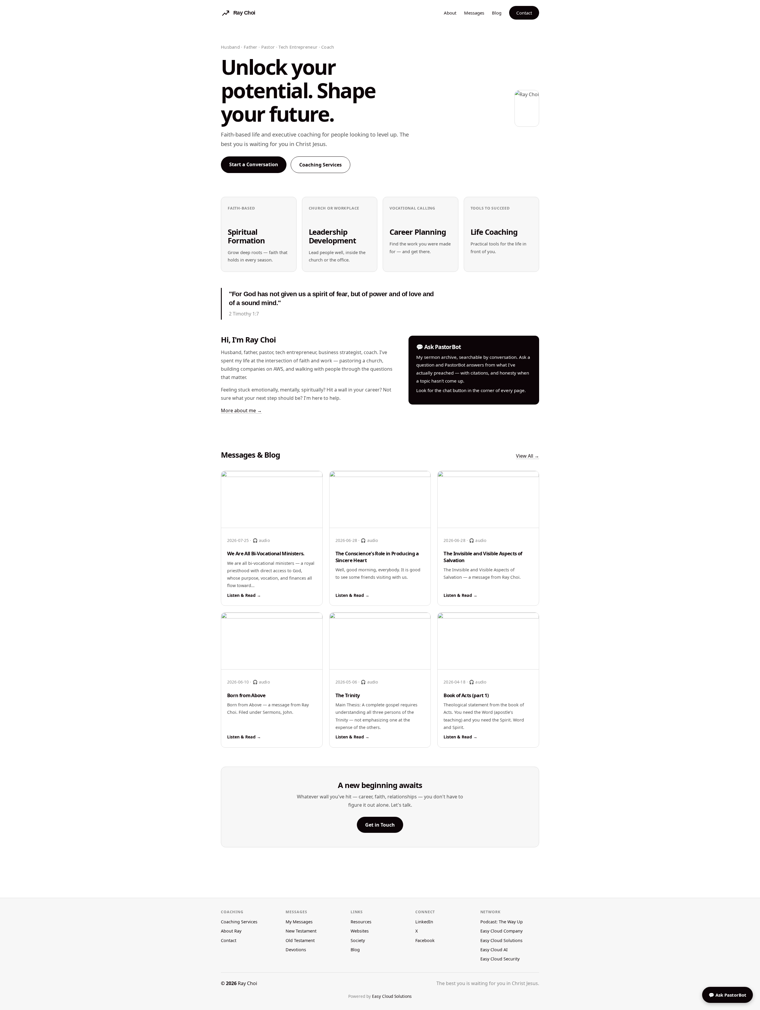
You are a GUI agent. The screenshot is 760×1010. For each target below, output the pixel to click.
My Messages (299, 922)
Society (358, 940)
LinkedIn (424, 922)
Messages (474, 13)
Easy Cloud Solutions (501, 940)
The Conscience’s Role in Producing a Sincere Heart (377, 556)
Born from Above (246, 695)
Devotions (296, 949)
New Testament (301, 931)
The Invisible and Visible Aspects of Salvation (483, 556)
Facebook (425, 940)
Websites (360, 931)
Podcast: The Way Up (501, 922)
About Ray (231, 931)
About (450, 13)
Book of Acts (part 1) (466, 695)
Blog (496, 13)
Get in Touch (380, 825)
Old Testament (300, 940)
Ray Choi (247, 983)
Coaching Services (320, 164)
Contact (524, 13)
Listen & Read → (244, 595)
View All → (527, 456)
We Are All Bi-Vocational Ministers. (266, 553)
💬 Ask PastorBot (727, 995)
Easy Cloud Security (500, 959)
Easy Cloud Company (501, 931)
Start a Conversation (253, 164)
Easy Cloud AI (494, 949)
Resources (361, 922)
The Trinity (347, 695)
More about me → (241, 410)
